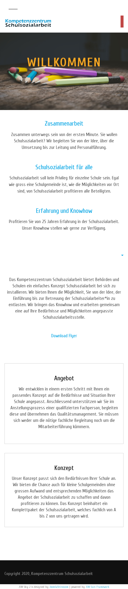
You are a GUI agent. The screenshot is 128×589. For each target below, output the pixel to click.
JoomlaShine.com (58, 587)
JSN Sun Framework (97, 587)
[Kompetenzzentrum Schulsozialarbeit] (28, 23)
